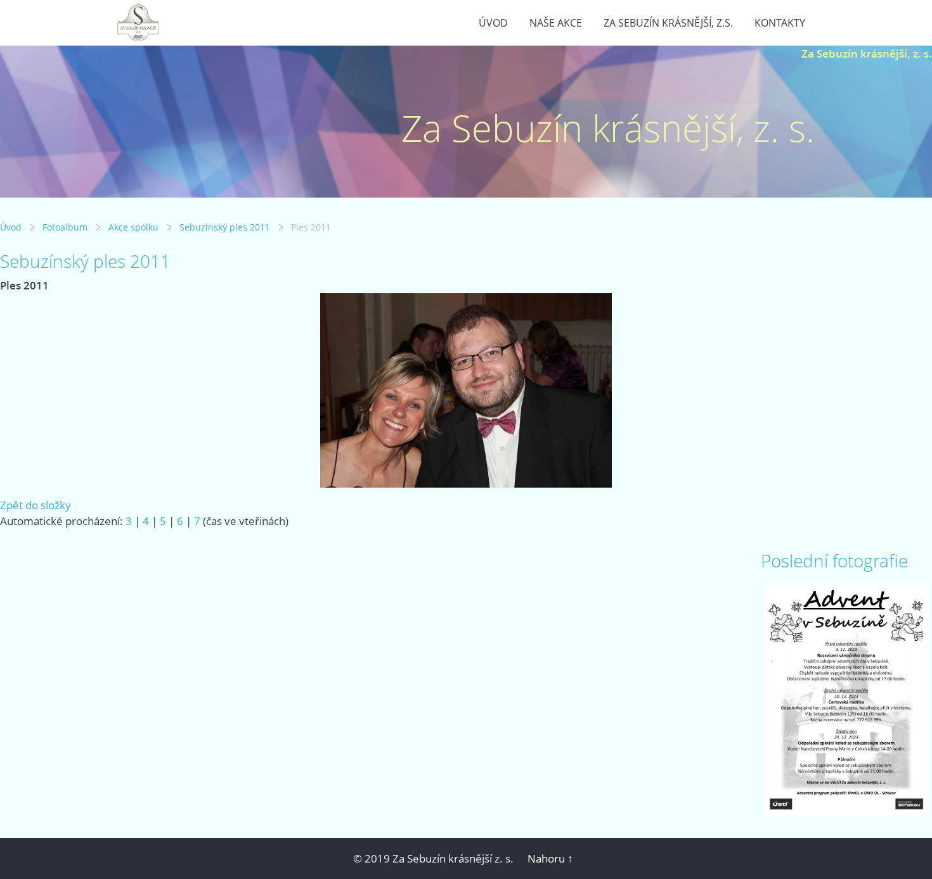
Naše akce (555, 23)
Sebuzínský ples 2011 (224, 227)
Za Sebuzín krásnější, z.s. (668, 23)
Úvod (493, 23)
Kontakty (779, 23)
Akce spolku (133, 227)
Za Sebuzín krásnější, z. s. (866, 53)
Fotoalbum (64, 227)
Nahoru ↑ (550, 858)
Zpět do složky (35, 505)
